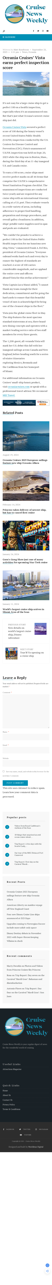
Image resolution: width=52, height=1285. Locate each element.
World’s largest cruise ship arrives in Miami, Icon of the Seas (23, 611)
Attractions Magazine (12, 1069)
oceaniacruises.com (18, 386)
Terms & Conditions (11, 1109)
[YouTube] (47, 31)
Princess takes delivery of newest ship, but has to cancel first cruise (24, 511)
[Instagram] (43, 31)
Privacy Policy (9, 1104)
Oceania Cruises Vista (14, 127)
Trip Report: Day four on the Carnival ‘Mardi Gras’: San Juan (25, 992)
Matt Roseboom (21, 49)
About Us (7, 1095)
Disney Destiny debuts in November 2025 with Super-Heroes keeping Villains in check (24, 937)
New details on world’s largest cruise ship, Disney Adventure (19, 631)
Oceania (32, 52)
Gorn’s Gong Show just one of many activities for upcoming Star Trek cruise (25, 561)
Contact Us (7, 1100)
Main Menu (10, 37)
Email (6, 745)
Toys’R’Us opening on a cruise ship (32, 652)
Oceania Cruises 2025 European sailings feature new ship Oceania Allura (25, 461)
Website (6, 758)
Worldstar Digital (35, 1147)
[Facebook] (33, 31)
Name (6, 732)
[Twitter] (38, 31)
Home (5, 1090)
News (24, 52)
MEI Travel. (9, 395)
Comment (7, 692)
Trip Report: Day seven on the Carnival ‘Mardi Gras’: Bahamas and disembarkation (25, 979)
